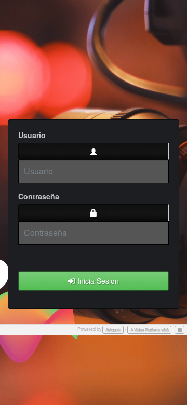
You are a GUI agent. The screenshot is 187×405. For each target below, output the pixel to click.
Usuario (32, 135)
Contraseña (38, 196)
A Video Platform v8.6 (149, 329)
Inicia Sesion (97, 281)
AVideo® (113, 329)
